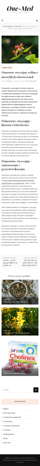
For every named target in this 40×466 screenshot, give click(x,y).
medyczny (9, 81)
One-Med (20, 8)
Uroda (5, 438)
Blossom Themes (20, 460)
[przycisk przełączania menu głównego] (2, 20)
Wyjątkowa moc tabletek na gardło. (14, 373)
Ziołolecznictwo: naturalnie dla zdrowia (15, 302)
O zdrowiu (6, 430)
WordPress (19, 462)
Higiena (5, 409)
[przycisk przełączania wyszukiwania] (37, 21)
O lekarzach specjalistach (12, 417)
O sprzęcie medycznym (11, 426)
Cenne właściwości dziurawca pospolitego (16, 333)
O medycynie (7, 421)
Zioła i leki (7, 68)
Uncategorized (8, 434)
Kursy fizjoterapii (9, 413)
